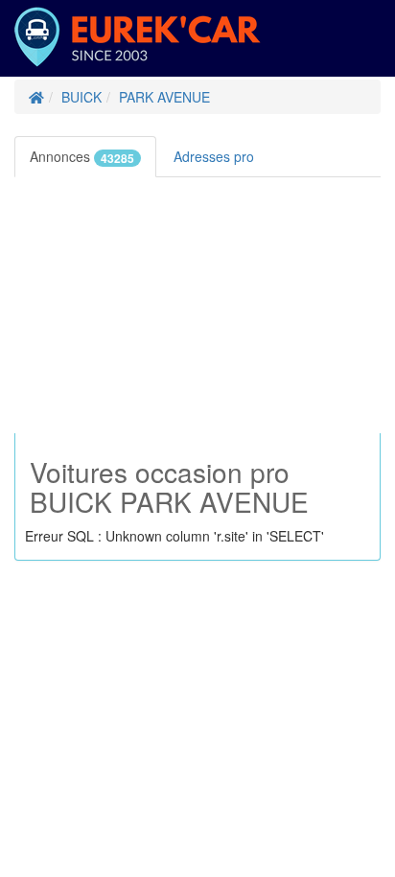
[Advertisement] (197, 305)
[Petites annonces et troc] (36, 96)
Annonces (82, 157)
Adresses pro (216, 156)
